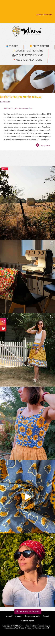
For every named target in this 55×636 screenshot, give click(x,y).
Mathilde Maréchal (42, 628)
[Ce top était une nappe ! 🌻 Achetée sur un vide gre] (27, 423)
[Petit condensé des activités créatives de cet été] (27, 276)
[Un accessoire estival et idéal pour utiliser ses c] (27, 570)
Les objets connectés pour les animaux (20, 97)
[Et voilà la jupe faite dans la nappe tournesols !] (27, 350)
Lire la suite (45, 145)
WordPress (19, 628)
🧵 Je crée (12, 46)
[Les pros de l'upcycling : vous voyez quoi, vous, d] (27, 497)
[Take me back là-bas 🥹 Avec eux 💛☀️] (27, 203)
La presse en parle (32, 616)
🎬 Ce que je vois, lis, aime (27, 55)
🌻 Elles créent (39, 46)
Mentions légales (27, 621)
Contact (46, 616)
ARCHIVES (8, 109)
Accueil (9, 616)
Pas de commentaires (23, 109)
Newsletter (48, 15)
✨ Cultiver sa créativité (27, 51)
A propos (39, 15)
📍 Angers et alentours (27, 60)
